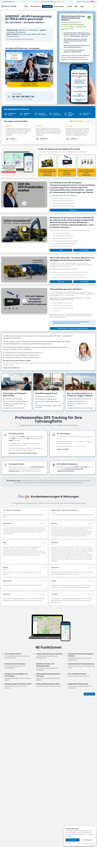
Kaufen (61, 250)
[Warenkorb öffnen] (94, 6)
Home (26, 6)
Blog (76, 6)
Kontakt (69, 6)
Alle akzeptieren (73, 840)
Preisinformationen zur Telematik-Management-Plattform (73, 328)
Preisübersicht (73, 210)
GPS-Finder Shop (35, 6)
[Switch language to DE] (92, 2)
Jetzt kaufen (61, 281)
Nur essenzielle (87, 840)
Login (82, 6)
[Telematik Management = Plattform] (24, 301)
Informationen (58, 6)
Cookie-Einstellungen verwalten (86, 843)
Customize (68, 843)
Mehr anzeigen (89, 694)
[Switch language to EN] (94, 2)
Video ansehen (84, 250)
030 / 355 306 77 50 (9, 2)
